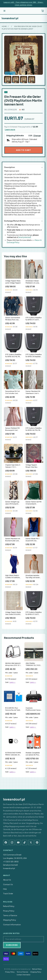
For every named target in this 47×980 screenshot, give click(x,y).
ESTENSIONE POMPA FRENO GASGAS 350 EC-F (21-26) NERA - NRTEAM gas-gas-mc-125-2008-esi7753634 (13, 754)
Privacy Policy (8, 911)
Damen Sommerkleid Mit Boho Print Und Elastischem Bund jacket (12, 319)
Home (4, 26)
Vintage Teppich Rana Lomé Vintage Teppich (13, 282)
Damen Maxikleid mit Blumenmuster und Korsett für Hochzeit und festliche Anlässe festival (12, 540)
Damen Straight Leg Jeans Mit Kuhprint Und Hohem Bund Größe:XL (12, 503)
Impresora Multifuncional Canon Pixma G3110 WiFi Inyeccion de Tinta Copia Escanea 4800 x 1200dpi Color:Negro (34, 709)
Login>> (12, 682)
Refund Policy (8, 906)
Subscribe (12, 945)
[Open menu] (4, 11)
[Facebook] (5, 842)
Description (9, 167)
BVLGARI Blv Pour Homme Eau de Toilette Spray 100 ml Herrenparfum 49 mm (13, 709)
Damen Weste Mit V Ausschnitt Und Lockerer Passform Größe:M (32, 540)
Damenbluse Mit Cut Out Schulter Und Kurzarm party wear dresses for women (12, 392)
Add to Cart (23, 150)
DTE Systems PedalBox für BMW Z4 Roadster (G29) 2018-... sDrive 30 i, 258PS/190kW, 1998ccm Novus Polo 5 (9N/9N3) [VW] (34, 356)
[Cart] (42, 11)
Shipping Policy (9, 920)
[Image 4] (31, 79)
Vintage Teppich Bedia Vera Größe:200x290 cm (13, 613)
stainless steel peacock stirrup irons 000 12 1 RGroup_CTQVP (12, 664)
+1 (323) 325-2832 (11, 862)
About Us (7, 880)
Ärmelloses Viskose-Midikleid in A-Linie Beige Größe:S (32, 282)
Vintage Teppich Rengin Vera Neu (31, 466)
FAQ (5, 889)
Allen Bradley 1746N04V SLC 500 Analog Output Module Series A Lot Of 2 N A (34, 664)
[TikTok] (24, 842)
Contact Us (8, 884)
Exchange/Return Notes (15, 221)
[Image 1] (7, 79)
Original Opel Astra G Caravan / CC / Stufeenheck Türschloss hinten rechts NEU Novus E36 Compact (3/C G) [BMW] (13, 466)
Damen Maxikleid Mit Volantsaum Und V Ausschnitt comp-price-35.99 (33, 392)
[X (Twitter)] (30, 842)
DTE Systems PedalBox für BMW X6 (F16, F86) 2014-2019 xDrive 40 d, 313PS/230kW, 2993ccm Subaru (34, 429)
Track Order (8, 893)
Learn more (10, 129)
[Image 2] (15, 79)
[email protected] (24, 237)
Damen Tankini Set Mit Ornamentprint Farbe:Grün (33, 503)
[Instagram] (12, 842)
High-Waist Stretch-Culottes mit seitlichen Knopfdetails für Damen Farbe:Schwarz (13, 576)
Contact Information (12, 925)
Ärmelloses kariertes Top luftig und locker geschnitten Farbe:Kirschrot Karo (33, 576)
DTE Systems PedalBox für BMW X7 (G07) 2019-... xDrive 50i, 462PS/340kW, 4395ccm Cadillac (34, 613)
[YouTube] (18, 842)
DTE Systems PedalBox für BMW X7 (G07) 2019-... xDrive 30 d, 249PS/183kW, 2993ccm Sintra (34, 319)
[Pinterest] (37, 842)
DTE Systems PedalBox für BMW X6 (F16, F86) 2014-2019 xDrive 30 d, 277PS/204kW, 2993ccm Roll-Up (13, 356)
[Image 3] (23, 79)
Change (37, 136)
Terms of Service (10, 915)
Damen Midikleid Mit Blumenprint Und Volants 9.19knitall (12, 429)
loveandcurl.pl (10, 18)
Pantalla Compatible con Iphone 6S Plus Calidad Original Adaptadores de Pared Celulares (33, 754)
